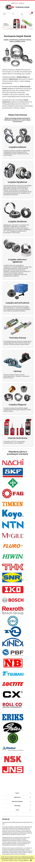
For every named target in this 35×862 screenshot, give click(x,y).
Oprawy (4, 350)
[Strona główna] (17, 6)
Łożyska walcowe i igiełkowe (9, 239)
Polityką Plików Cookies (7, 858)
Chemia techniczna (7, 417)
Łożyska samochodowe (8, 282)
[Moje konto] (22, 14)
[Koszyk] (30, 14)
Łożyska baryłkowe (7, 161)
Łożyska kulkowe (6, 126)
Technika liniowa (6, 317)
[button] (4, 14)
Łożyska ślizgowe (6, 384)
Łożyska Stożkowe (6, 201)
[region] (17, 24)
